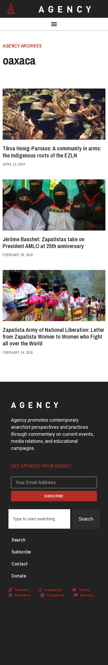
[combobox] (39, 519)
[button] (54, 24)
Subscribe (21, 552)
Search (18, 540)
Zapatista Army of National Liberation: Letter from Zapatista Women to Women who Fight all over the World (53, 337)
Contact (20, 564)
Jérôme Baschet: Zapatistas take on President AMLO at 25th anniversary (43, 242)
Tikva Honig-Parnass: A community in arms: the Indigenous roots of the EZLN (52, 151)
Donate (19, 576)
